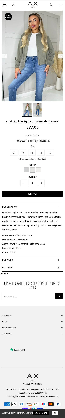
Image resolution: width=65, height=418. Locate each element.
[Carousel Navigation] (32, 56)
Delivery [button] (7, 259)
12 (32, 153)
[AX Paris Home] (32, 5)
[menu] (4, 5)
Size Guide (42, 159)
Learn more (41, 413)
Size (32, 146)
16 (50, 153)
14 (41, 153)
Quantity (32, 176)
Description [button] (10, 206)
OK (55, 413)
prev (4, 56)
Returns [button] (7, 267)
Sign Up (59, 296)
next (60, 56)
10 (22, 153)
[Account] (13, 4)
